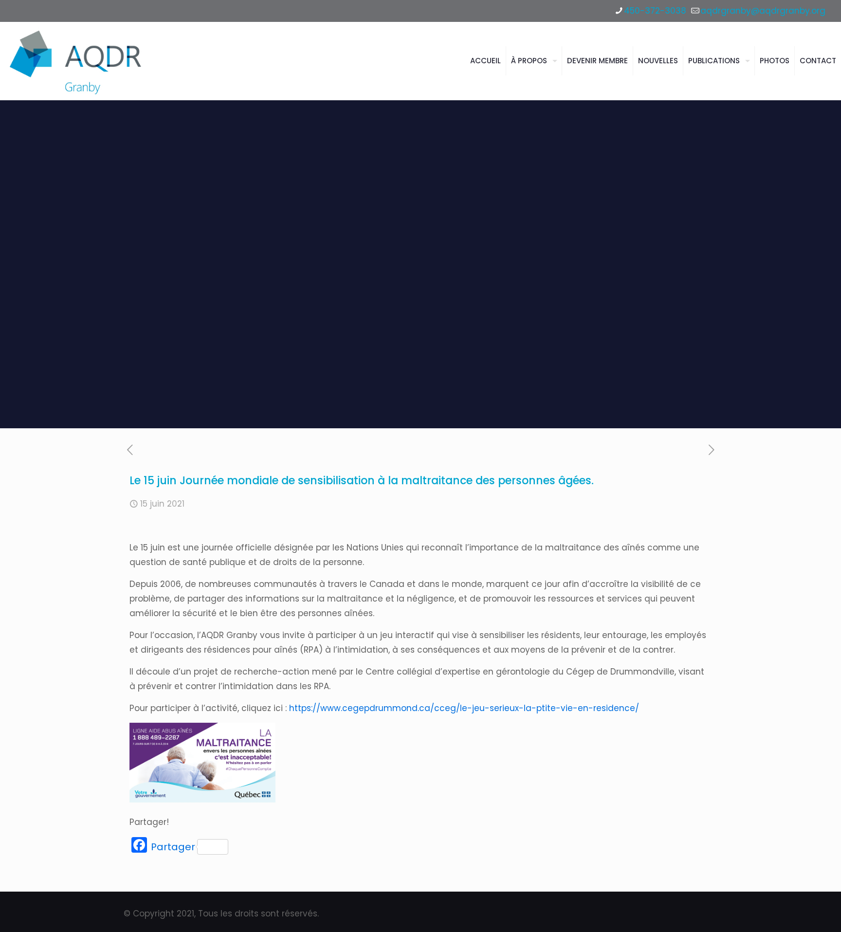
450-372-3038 (655, 11)
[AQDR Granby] (77, 61)
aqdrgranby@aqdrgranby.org (762, 11)
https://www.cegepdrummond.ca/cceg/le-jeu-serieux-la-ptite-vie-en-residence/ (464, 708)
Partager (173, 847)
